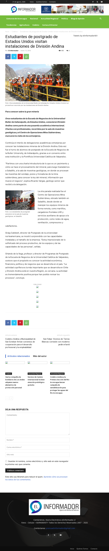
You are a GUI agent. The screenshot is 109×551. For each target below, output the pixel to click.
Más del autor (40, 356)
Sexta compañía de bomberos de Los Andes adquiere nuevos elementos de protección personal (15, 382)
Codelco (35, 25)
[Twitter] (97, 2)
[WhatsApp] (26, 56)
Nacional (34, 18)
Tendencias (11, 25)
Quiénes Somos (41, 2)
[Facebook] (93, 2)
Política (64, 18)
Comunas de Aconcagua (16, 18)
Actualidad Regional (49, 18)
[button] (100, 18)
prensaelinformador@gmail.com (60, 528)
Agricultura (24, 25)
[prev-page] (7, 398)
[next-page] (11, 398)
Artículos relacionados (18, 356)
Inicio (32, 2)
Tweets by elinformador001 (85, 35)
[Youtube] (102, 2)
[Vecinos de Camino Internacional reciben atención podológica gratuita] (37, 368)
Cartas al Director (50, 25)
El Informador (13, 51)
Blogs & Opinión (78, 18)
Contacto (52, 2)
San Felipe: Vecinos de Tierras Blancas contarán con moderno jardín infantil (56, 342)
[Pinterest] (20, 56)
